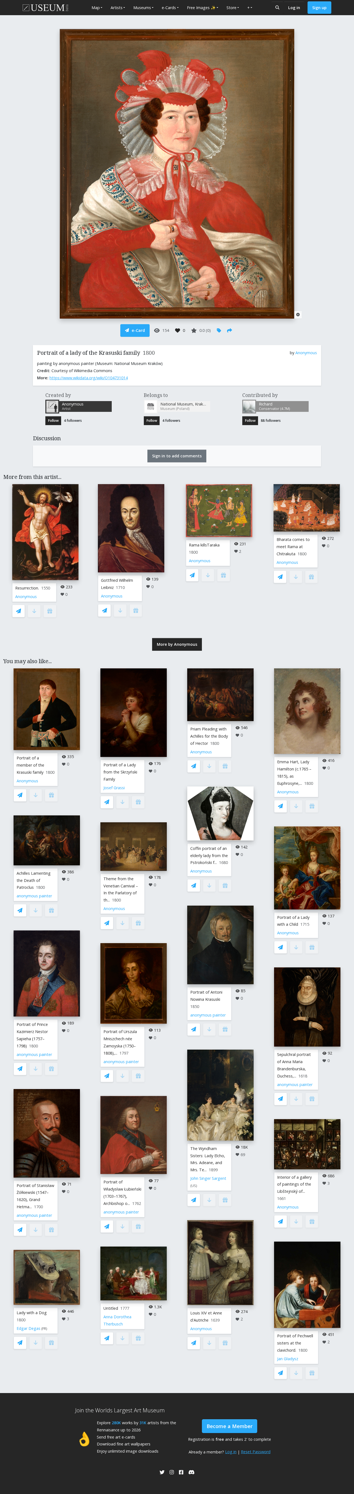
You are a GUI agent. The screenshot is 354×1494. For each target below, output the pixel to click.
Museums (142, 7)
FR (44, 1328)
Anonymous (306, 352)
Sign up (319, 7)
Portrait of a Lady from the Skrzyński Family (120, 772)
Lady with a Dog (32, 1312)
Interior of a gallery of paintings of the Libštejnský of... (294, 1184)
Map (96, 7)
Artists (117, 7)
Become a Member (230, 1426)
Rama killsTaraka (204, 545)
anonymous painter (34, 895)
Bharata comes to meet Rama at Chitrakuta (293, 546)
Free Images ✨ (201, 7)
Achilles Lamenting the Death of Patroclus (34, 880)
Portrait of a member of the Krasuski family (30, 765)
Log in (294, 7)
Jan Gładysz (287, 1358)
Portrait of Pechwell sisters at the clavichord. (295, 1343)
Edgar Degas (28, 1328)
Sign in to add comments (177, 455)
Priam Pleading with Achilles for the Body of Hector (209, 736)
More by (177, 644)
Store (231, 7)
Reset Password (255, 1451)
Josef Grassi (114, 787)
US (193, 1185)
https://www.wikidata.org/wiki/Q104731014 (89, 377)
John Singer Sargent (208, 1178)
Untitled (110, 1308)
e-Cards (169, 7)
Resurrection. (27, 588)
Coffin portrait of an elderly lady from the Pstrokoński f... (209, 855)
